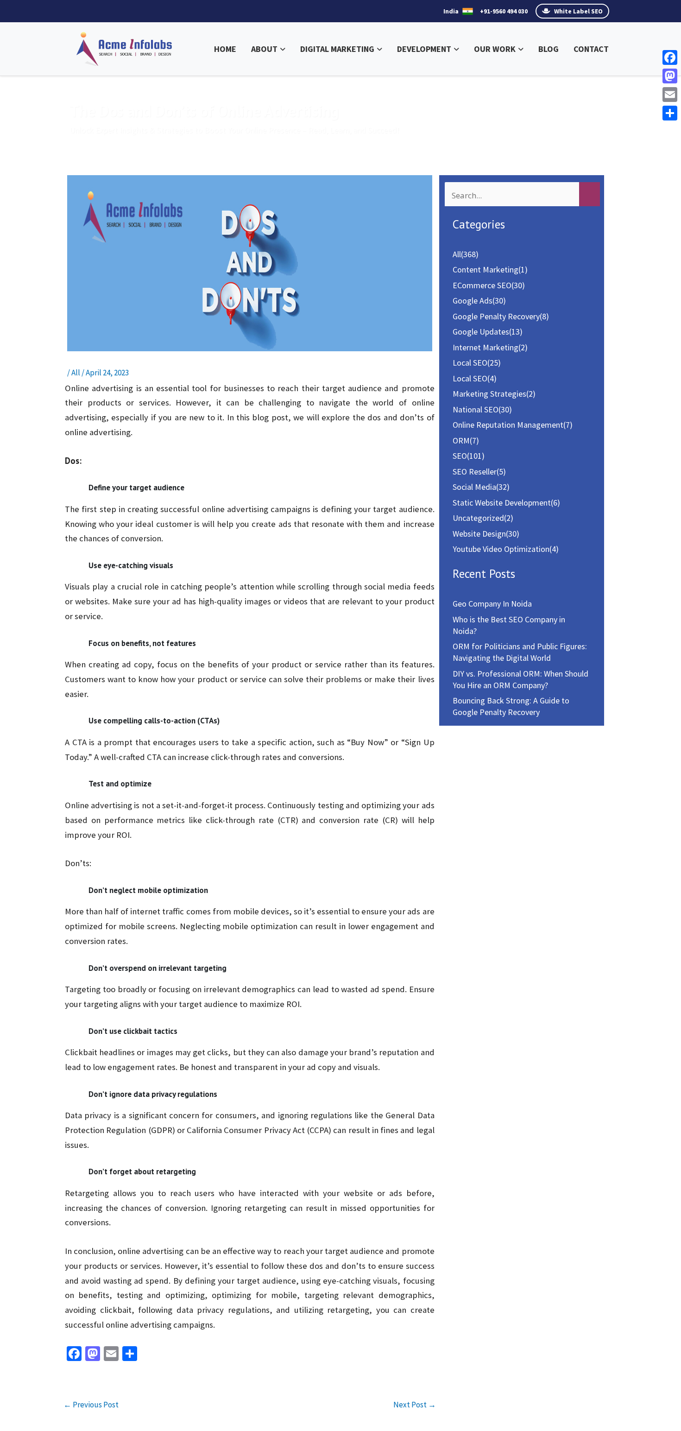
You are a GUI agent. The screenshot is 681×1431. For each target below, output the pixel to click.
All (75, 372)
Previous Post (91, 1404)
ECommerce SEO (482, 285)
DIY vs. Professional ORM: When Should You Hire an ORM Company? (520, 679)
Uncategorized (478, 518)
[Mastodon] (670, 76)
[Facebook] (670, 57)
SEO (460, 455)
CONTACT (591, 49)
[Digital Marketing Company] (124, 47)
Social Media (474, 486)
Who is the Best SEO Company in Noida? (509, 625)
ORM (461, 440)
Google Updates (481, 331)
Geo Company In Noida (492, 603)
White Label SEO (578, 11)
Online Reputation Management (508, 424)
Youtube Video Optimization (501, 549)
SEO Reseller (475, 471)
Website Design (479, 533)
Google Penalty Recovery (496, 316)
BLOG (548, 49)
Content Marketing (485, 269)
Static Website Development (502, 502)
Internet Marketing (485, 347)
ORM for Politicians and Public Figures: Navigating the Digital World (520, 652)
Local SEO (470, 362)
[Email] (670, 94)
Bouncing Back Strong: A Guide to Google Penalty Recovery (511, 706)
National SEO (475, 409)
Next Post (414, 1404)
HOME (225, 49)
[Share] (670, 113)
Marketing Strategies (489, 393)
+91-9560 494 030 (504, 11)
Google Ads (472, 300)
